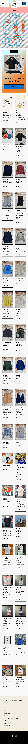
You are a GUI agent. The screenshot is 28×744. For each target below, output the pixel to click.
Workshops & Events (11, 718)
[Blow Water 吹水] (14, 5)
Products (7, 713)
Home (6, 711)
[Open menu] (3, 4)
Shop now (14, 86)
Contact (7, 725)
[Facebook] (12, 736)
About (6, 720)
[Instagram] (15, 736)
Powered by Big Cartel (14, 739)
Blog (6, 723)
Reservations (9, 716)
